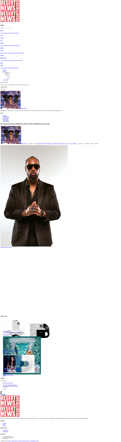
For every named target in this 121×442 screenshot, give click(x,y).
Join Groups (5, 431)
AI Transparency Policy (34, 440)
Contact (19, 440)
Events (4, 425)
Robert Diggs (5, 118)
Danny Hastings (6, 121)
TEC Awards (5, 120)
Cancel (2, 87)
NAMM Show (6, 116)
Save (6, 87)
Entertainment (39, 143)
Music (4, 375)
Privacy (9, 440)
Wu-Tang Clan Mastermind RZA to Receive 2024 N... (10, 386)
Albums (4, 374)
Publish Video (6, 430)
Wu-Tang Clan (6, 117)
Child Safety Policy (25, 440)
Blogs (4, 424)
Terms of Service (14, 440)
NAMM (4, 115)
